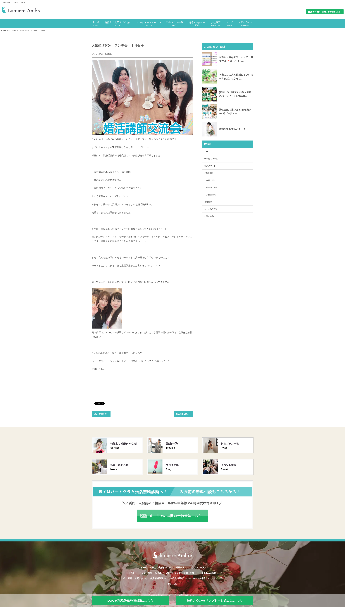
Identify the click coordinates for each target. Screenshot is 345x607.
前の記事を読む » (183, 414)
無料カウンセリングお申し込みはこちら (214, 600)
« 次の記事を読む (101, 414)
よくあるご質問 (211, 209)
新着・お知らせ (12, 30)
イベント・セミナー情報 (140, 573)
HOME (3, 30)
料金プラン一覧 (197, 567)
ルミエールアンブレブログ (168, 573)
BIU (175, 584)
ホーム (207, 151)
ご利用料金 (209, 173)
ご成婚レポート (211, 187)
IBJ (169, 584)
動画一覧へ (181, 567)
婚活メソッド (210, 166)
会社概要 (208, 202)
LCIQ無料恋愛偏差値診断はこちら (130, 600)
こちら (102, 369)
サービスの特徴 (211, 159)
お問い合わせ (210, 216)
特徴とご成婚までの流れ (161, 567)
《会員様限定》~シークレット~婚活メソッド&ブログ (196, 578)
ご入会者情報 (210, 195)
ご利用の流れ (210, 180)
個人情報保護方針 (159, 578)
